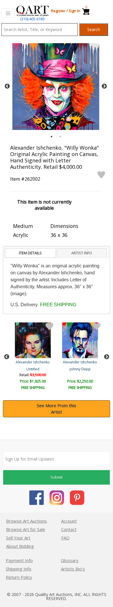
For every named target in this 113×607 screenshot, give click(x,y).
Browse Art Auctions (26, 521)
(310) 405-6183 (32, 18)
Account (69, 521)
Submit (56, 477)
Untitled (32, 369)
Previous (7, 86)
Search (93, 29)
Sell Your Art (18, 538)
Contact (68, 529)
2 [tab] (60, 136)
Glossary (70, 560)
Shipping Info (18, 569)
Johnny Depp (80, 369)
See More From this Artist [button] (56, 409)
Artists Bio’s (73, 569)
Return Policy (19, 577)
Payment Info (19, 560)
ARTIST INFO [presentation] (81, 253)
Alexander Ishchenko (33, 362)
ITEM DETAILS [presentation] (30, 253)
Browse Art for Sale (25, 529)
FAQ (65, 538)
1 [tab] (51, 136)
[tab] (30, 253)
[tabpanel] (55, 86)
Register (58, 10)
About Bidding (20, 546)
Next (104, 86)
